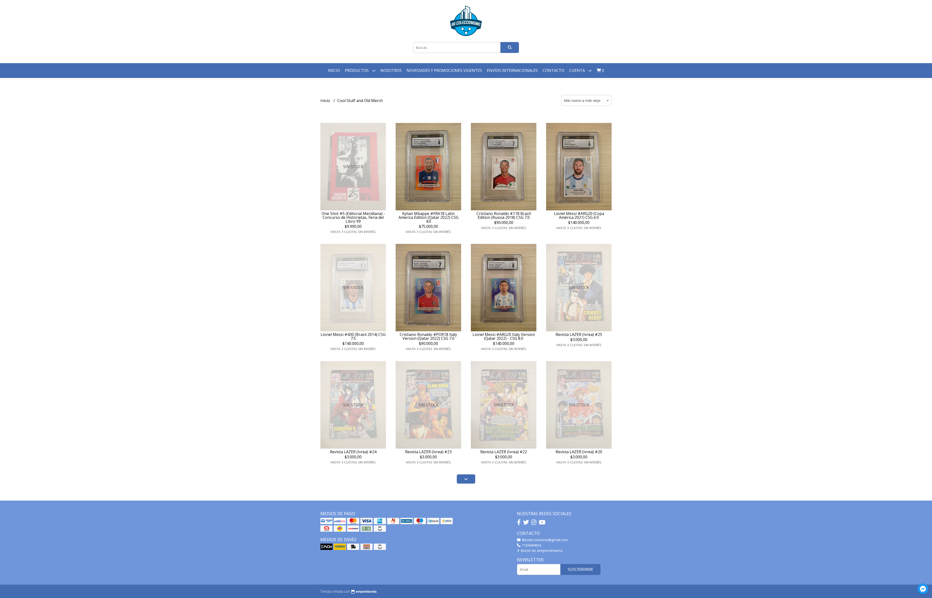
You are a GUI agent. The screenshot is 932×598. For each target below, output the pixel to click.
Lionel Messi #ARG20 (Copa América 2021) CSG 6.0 (579, 215)
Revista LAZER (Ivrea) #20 (579, 451)
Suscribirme (580, 569)
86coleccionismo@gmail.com (544, 540)
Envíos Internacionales (512, 70)
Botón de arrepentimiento (541, 550)
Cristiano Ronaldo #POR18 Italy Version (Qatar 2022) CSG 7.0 (428, 336)
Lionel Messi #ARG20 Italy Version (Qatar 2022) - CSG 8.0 (504, 336)
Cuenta (577, 70)
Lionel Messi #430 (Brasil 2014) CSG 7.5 (353, 336)
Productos (357, 70)
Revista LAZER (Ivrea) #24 (353, 451)
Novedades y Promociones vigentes (444, 70)
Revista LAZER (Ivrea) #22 (503, 451)
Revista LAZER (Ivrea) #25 (579, 334)
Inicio (334, 70)
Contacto (553, 70)
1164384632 (531, 545)
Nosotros (391, 70)
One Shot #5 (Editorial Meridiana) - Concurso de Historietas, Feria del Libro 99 (353, 217)
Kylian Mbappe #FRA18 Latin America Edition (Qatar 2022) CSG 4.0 (428, 217)
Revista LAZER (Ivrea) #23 (428, 451)
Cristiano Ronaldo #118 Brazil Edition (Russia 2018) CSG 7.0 (503, 215)
